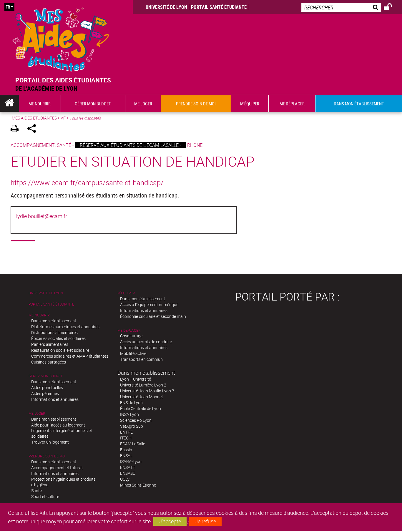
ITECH (126, 438)
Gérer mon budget (46, 376)
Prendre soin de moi (47, 456)
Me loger (37, 413)
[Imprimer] (17, 129)
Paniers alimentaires (49, 344)
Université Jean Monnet (141, 396)
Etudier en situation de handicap (133, 161)
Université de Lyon (166, 7)
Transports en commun (141, 359)
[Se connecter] (391, 7)
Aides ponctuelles (47, 387)
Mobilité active (133, 353)
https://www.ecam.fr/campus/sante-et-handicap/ (87, 182)
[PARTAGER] (33, 129)
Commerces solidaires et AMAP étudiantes (69, 356)
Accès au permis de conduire (146, 341)
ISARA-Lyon (131, 461)
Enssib (126, 449)
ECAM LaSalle (132, 444)
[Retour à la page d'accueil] (61, 38)
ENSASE (127, 473)
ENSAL (126, 455)
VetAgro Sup (131, 426)
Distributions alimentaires (54, 332)
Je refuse (205, 521)
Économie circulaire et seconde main (153, 316)
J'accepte (170, 521)
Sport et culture (45, 496)
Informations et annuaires (55, 399)
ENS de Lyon (131, 402)
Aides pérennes (45, 393)
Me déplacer (129, 330)
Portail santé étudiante (219, 7)
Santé (36, 490)
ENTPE (126, 432)
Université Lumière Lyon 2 (143, 385)
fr (8, 7)
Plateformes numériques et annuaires (65, 326)
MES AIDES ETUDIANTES (34, 118)
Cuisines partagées (48, 362)
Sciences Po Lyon (136, 420)
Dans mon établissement (53, 320)
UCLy (124, 479)
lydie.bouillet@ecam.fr (41, 216)
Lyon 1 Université (135, 379)
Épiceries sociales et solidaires (58, 338)
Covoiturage (131, 335)
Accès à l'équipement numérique (149, 304)
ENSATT (127, 467)
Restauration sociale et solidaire (60, 350)
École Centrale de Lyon (140, 408)
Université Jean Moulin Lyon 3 (147, 391)
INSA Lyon (129, 414)
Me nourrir (39, 315)
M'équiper (126, 293)
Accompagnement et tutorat (57, 467)
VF (63, 118)
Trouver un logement (50, 442)
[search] (341, 7)
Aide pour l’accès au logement (58, 425)
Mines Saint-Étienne (138, 485)
